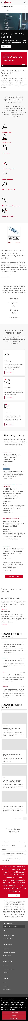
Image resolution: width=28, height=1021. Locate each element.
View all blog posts (6, 636)
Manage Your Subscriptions (9, 969)
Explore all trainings (14, 576)
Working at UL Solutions (8, 935)
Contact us (5, 46)
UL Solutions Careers (7, 938)
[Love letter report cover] (14, 235)
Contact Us (5, 965)
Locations (5, 972)
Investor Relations (7, 989)
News (4, 982)
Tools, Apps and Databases (9, 952)
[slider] (14, 66)
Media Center (6, 986)
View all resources (6, 707)
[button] (2, 2)
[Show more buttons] (25, 66)
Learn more (6, 275)
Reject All (14, 1015)
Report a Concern (7, 955)
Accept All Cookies (14, 1018)
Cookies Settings (14, 1012)
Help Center (5, 949)
